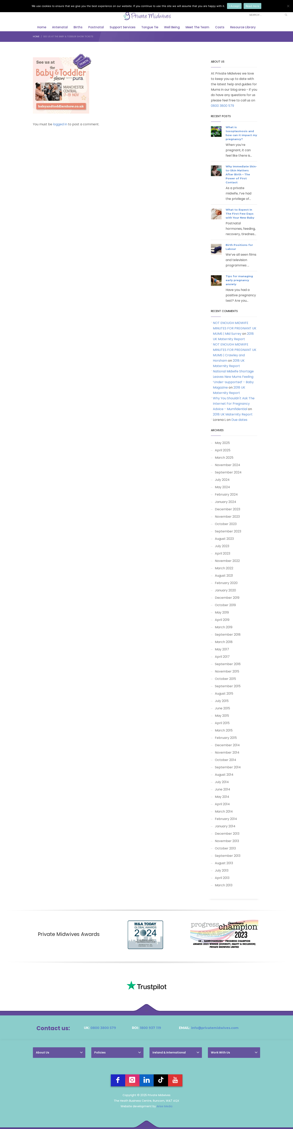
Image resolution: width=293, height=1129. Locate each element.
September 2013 (227, 855)
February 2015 (226, 737)
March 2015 (224, 730)
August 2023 (224, 538)
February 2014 (226, 819)
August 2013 (224, 863)
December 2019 (227, 597)
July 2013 (221, 870)
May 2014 (222, 796)
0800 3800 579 (222, 105)
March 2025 (224, 457)
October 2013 (225, 848)
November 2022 (227, 561)
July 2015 (222, 701)
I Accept (234, 6)
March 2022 (224, 568)
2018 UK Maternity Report (233, 414)
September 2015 (228, 686)
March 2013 (223, 885)
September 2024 (228, 472)
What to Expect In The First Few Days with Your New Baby (240, 213)
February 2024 (226, 494)
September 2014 (228, 767)
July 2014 (222, 782)
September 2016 (228, 664)
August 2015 (224, 693)
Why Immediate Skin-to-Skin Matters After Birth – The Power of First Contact (241, 174)
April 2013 (222, 878)
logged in (60, 124)
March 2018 (224, 642)
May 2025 (222, 443)
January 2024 (225, 502)
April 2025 (222, 450)
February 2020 (226, 583)
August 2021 (224, 575)
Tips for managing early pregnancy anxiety (239, 280)
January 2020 (225, 590)
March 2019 (223, 627)
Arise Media (164, 1106)
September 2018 (228, 634)
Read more (252, 6)
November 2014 (227, 752)
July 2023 (222, 546)
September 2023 (228, 531)
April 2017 (222, 656)
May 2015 (222, 715)
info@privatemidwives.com (215, 1028)
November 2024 (227, 465)
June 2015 (222, 708)
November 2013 (227, 841)
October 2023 (226, 524)
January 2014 (225, 826)
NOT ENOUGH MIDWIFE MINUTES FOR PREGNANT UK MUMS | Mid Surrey (234, 328)
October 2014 (225, 760)
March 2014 (224, 811)
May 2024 (222, 487)
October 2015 (225, 678)
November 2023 (227, 516)
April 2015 (222, 723)
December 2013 (227, 833)
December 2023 (227, 509)
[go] (286, 14)
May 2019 (222, 612)
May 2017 (222, 649)
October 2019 (225, 605)
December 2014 (227, 745)
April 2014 (222, 804)
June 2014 (222, 789)
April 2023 (222, 553)
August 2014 (224, 774)
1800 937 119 (150, 1028)
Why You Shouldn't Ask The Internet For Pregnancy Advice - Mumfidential (234, 403)
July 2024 (222, 479)
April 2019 (222, 620)
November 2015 (227, 671)
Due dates (239, 419)
